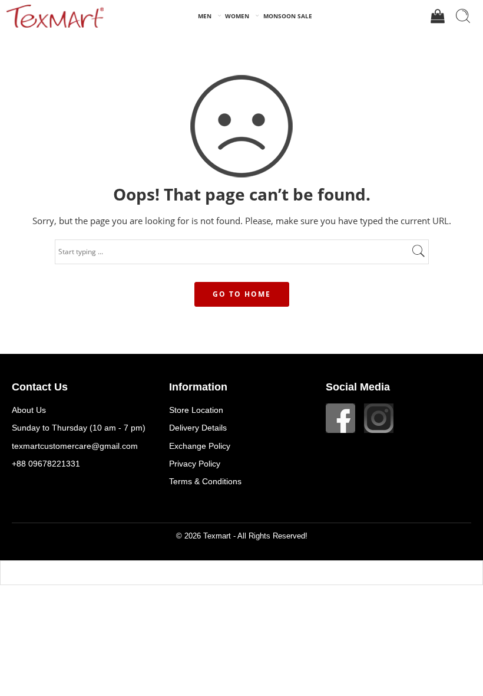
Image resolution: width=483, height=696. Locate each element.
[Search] (463, 16)
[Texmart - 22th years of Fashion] (55, 16)
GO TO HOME (242, 294)
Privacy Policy (194, 463)
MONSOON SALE (287, 16)
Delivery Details (198, 427)
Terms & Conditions (205, 481)
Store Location (196, 410)
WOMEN (237, 16)
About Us (29, 410)
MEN (204, 16)
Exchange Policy (199, 446)
